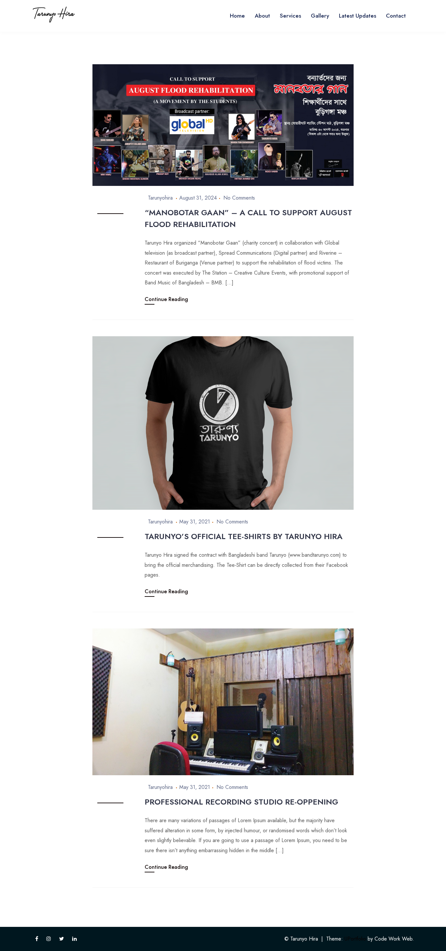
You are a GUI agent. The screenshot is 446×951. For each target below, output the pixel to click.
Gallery (320, 16)
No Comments (239, 198)
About (262, 16)
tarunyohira (160, 198)
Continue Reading (166, 299)
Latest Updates (357, 16)
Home (237, 16)
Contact (396, 16)
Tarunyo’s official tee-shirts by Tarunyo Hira (243, 536)
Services (290, 16)
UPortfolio (355, 939)
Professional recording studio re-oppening (241, 802)
